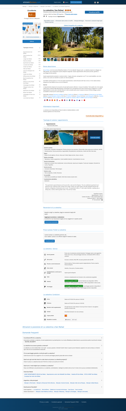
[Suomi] (67, 100)
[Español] (52, 100)
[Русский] (79, 100)
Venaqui (78, 96)
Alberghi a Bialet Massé (92, 383)
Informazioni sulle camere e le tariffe (64, 20)
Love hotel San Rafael (28, 98)
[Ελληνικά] (77, 100)
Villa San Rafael (27, 68)
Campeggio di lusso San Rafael (29, 95)
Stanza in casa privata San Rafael (28, 82)
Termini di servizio (49, 22)
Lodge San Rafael (27, 58)
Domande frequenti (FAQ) (72, 402)
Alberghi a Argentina (34, 6)
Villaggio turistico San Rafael (28, 87)
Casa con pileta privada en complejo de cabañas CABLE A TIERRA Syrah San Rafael (72, 97)
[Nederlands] (57, 100)
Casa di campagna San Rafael (28, 71)
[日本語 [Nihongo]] (81, 100)
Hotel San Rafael (27, 60)
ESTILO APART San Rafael (90, 374)
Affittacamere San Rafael (29, 76)
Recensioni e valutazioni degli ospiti (93, 20)
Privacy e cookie (44, 402)
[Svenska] (69, 100)
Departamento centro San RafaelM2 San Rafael (58, 374)
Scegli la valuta (57, 2)
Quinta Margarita (90, 96)
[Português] (62, 100)
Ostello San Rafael (27, 74)
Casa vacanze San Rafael (27, 56)
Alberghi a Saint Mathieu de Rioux (44, 391)
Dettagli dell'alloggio (79, 20)
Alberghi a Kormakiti (82, 391)
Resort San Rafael (27, 92)
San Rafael (46, 70)
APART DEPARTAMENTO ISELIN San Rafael (35, 374)
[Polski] (59, 100)
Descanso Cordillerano (58, 94)
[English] (44, 100)
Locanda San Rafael (28, 64)
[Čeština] (74, 100)
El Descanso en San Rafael (95, 94)
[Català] (54, 100)
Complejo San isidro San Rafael (32, 376)
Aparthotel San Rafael (28, 62)
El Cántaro (68, 96)
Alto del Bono (45, 389)
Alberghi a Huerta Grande (62, 383)
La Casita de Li (37, 389)
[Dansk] (72, 100)
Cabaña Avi (70, 94)
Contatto (84, 402)
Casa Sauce (71, 389)
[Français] (49, 100)
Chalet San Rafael (27, 66)
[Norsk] (64, 100)
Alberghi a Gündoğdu (70, 391)
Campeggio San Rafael (28, 85)
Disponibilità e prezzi (49, 20)
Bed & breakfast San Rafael (28, 78)
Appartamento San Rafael (27, 52)
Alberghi (24, 6)
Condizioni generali (56, 402)
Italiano (66, 2)
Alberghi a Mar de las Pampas (77, 383)
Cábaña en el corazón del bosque (58, 389)
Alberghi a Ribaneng (59, 391)
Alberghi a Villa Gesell (29, 383)
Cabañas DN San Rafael (77, 374)
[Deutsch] (47, 100)
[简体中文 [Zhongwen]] (84, 100)
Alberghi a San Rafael (45, 6)
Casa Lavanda (78, 389)
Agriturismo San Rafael (28, 90)
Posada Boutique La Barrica (54, 96)
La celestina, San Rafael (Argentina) (61, 6)
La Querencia (81, 94)
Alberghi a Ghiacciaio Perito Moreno (46, 383)
